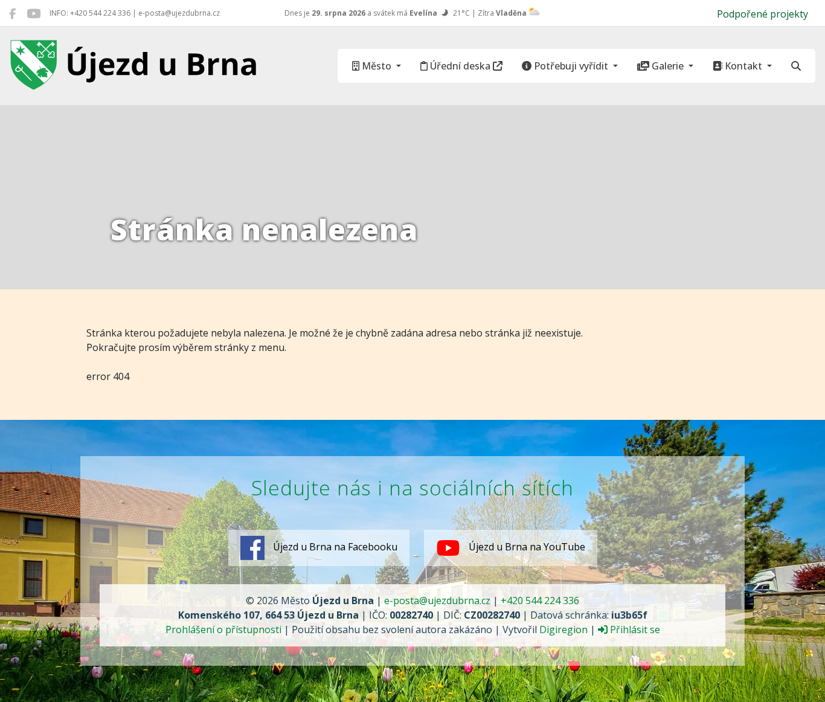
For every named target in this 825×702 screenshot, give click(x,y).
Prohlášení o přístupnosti (223, 629)
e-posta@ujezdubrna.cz (437, 600)
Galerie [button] (667, 65)
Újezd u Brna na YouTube (525, 547)
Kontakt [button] (743, 65)
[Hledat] (796, 66)
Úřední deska (460, 65)
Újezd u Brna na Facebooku (334, 547)
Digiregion (563, 629)
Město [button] (376, 65)
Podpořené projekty (762, 14)
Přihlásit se (634, 629)
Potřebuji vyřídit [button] (571, 65)
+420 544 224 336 (540, 600)
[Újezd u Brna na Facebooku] (12, 13)
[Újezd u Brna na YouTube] (33, 13)
